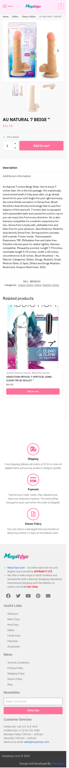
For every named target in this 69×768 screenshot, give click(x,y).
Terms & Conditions (18, 662)
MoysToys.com (16, 567)
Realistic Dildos (51, 285)
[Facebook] (8, 595)
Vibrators (12, 613)
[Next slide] (58, 51)
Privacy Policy (15, 668)
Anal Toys (12, 624)
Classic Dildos (29, 16)
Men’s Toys (13, 619)
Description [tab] (10, 167)
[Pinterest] (38, 595)
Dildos (15, 16)
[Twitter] (18, 595)
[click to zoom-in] (33, 50)
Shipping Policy (16, 673)
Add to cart (41, 145)
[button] (60, 6)
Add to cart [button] (32, 391)
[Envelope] (48, 595)
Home (6, 16)
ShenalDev (58, 763)
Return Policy (14, 679)
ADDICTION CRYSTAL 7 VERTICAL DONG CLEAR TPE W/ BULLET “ (29, 378)
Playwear (12, 641)
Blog (10, 684)
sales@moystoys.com (36, 741)
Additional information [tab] (17, 176)
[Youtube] (28, 595)
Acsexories (13, 646)
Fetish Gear (13, 635)
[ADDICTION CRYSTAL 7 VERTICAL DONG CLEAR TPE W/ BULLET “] (32, 337)
